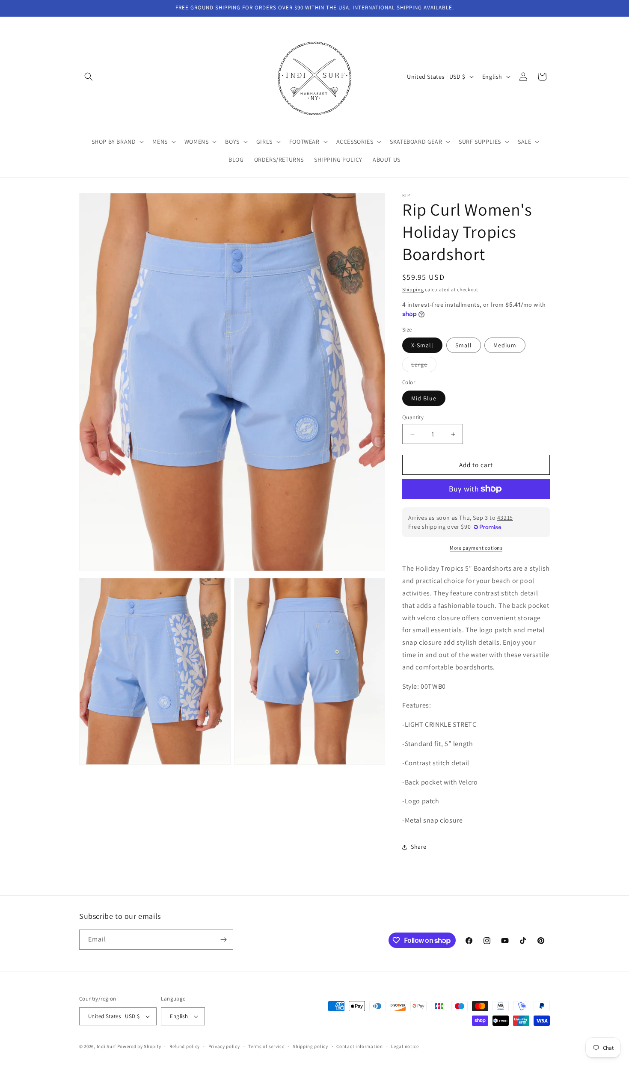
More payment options (476, 548)
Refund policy (184, 1046)
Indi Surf (106, 1046)
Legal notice (404, 1046)
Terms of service (266, 1046)
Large (423, 366)
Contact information (359, 1046)
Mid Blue (423, 398)
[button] (88, 76)
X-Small (422, 345)
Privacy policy (224, 1046)
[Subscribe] (223, 940)
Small (463, 345)
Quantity (413, 417)
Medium (504, 345)
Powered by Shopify (139, 1046)
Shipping (413, 289)
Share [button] (419, 846)
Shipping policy (310, 1046)
